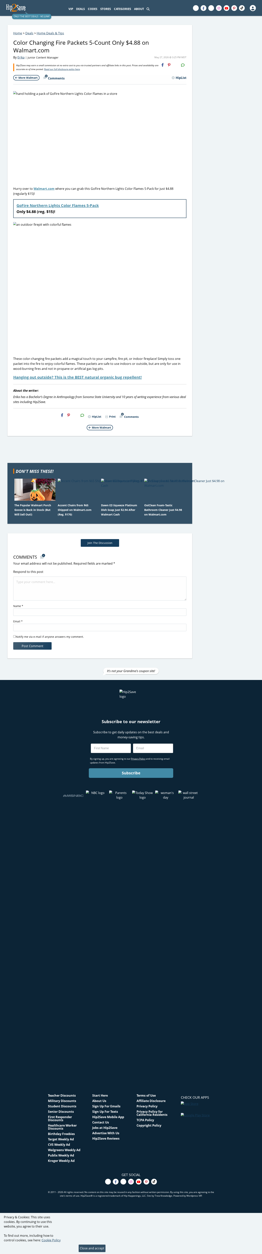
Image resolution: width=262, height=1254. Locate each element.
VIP (70, 9)
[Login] (253, 8)
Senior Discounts (61, 1111)
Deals (29, 33)
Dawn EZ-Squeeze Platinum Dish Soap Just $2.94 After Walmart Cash (119, 509)
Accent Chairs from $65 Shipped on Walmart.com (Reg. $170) (74, 509)
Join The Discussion (99, 543)
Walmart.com (44, 189)
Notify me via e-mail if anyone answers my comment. (50, 637)
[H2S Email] (175, 64)
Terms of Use (146, 1095)
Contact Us (100, 1122)
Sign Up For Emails (106, 1106)
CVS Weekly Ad (59, 1144)
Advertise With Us (105, 1133)
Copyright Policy (149, 1125)
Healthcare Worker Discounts (62, 1127)
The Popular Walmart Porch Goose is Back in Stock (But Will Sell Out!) (32, 509)
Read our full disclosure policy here (62, 69)
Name (18, 606)
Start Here (100, 1095)
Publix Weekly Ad (61, 1155)
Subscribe (131, 773)
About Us (99, 1100)
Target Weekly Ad (61, 1139)
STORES (105, 9)
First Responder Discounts (60, 1118)
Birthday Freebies (61, 1133)
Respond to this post (28, 572)
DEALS (80, 9)
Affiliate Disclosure (151, 1100)
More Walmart (28, 77)
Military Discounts (62, 1100)
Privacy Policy (147, 1106)
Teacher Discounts (62, 1095)
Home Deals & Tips (50, 33)
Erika (21, 57)
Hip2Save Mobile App (108, 1117)
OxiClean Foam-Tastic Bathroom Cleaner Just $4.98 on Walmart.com (163, 509)
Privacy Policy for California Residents (152, 1113)
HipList (181, 77)
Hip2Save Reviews (105, 1138)
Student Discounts (62, 1106)
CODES (92, 9)
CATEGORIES (122, 9)
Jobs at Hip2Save (104, 1127)
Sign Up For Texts (105, 1111)
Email (18, 621)
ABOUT (139, 9)
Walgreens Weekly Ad (64, 1150)
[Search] (148, 9)
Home (17, 33)
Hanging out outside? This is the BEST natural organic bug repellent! (77, 377)
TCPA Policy (145, 1120)
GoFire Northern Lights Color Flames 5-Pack (57, 205)
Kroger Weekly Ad (61, 1160)
